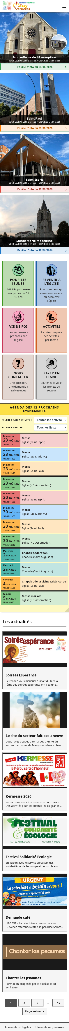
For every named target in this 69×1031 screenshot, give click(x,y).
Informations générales (49, 1027)
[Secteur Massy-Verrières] (18, 6)
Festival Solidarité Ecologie (29, 857)
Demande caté (18, 917)
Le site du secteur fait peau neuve (34, 736)
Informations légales (18, 1027)
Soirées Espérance (21, 675)
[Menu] (64, 5)
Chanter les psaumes (23, 978)
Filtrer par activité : (17, 420)
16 (58, 1003)
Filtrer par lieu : (14, 427)
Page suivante (34, 1011)
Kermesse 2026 (18, 796)
